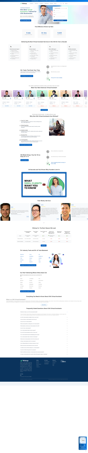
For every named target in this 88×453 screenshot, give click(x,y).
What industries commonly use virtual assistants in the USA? (29, 325)
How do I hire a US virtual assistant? (26, 321)
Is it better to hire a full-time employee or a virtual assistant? (29, 347)
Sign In (66, 3)
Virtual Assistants (46, 361)
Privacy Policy (66, 379)
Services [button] (36, 3)
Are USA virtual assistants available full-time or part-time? (29, 317)
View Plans (44, 245)
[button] (54, 14)
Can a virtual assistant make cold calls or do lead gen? (28, 336)
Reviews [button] (51, 3)
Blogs (53, 364)
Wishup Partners (38, 364)
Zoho (21, 261)
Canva (30, 254)
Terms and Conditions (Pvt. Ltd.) (53, 379)
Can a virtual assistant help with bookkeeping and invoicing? (29, 334)
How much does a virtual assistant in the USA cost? (28, 319)
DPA (49, 379)
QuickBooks (31, 256)
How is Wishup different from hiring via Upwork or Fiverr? (29, 343)
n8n (39, 254)
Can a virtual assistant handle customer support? (28, 330)
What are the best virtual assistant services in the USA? (29, 345)
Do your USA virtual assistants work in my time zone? (28, 332)
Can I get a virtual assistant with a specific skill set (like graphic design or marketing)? (33, 354)
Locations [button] (41, 3)
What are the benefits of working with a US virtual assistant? (29, 323)
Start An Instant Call (24, 160)
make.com (22, 256)
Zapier (40, 261)
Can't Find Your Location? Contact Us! (27, 291)
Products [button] (31, 3)
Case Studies (55, 361)
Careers (37, 365)
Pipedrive (30, 261)
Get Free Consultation (60, 20)
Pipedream (22, 254)
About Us (37, 361)
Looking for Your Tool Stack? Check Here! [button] (28, 265)
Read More (44, 304)
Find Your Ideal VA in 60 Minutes (25, 144)
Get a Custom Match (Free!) (25, 20)
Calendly (40, 258)
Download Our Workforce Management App (82, 447)
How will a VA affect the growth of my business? (28, 349)
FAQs (53, 365)
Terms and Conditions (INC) (61, 379)
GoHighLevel (41, 256)
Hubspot (30, 258)
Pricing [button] (55, 3)
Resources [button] (46, 3)
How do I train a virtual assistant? (25, 328)
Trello (21, 258)
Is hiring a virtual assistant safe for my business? (28, 341)
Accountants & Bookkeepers (46, 363)
